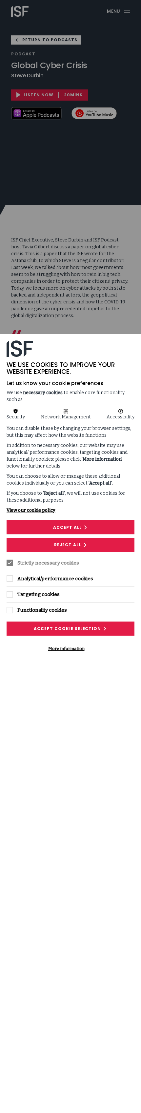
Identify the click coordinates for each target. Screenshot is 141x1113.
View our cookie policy (31, 510)
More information (66, 648)
